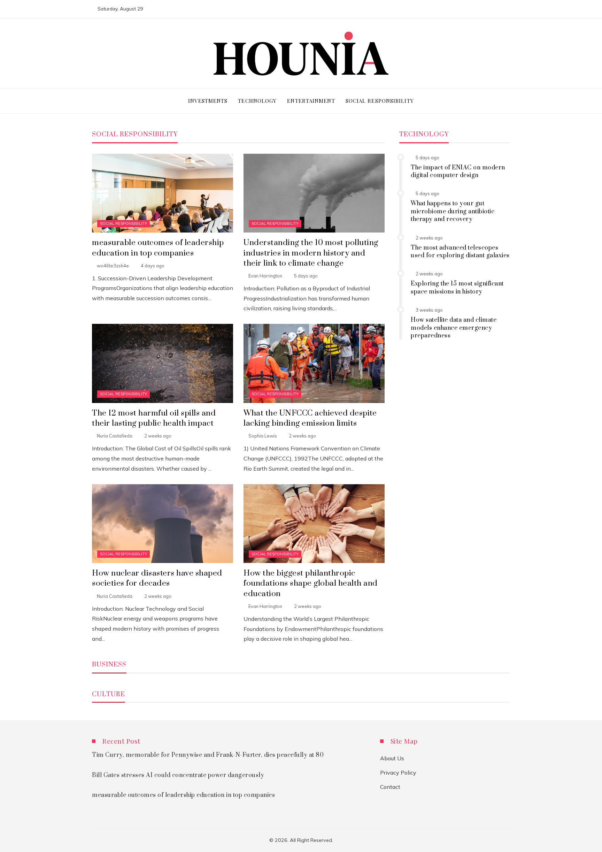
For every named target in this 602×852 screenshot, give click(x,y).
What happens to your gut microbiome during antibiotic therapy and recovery (452, 211)
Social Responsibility (123, 223)
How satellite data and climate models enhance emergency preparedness (453, 328)
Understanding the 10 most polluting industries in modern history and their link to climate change (311, 253)
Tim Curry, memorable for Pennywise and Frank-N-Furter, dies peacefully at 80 (208, 755)
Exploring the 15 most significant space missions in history (457, 287)
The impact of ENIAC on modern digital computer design (458, 171)
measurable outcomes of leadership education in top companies (158, 248)
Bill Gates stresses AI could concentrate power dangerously (178, 775)
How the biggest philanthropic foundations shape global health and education (311, 583)
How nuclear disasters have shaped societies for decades (157, 578)
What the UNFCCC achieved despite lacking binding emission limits (310, 418)
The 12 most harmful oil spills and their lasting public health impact (154, 418)
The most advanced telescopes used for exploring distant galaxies (460, 251)
